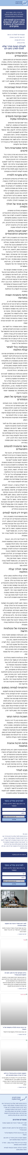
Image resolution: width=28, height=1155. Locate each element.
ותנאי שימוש (6, 816)
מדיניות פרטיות (12, 816)
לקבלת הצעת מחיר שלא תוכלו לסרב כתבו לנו (14, 47)
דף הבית (19, 12)
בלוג (15, 12)
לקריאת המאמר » (22, 934)
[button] (11, 3)
